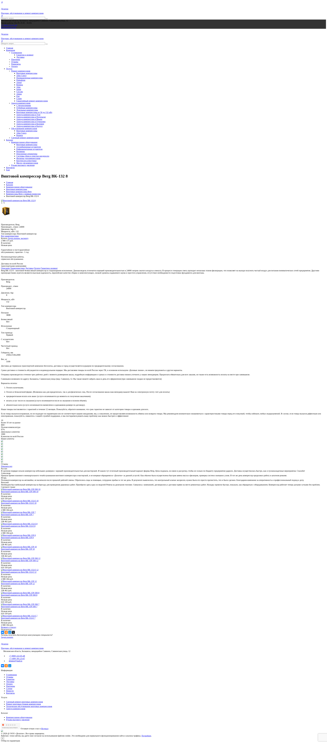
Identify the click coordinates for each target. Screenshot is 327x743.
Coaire (19, 98)
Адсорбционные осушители (28, 147)
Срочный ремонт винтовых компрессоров (24, 702)
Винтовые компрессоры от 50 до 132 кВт (34, 112)
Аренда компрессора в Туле (28, 115)
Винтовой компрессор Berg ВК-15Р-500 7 (19, 607)
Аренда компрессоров (20, 103)
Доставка (20, 57)
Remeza (19, 85)
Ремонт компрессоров (20, 71)
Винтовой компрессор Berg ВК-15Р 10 (18, 549)
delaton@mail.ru (15, 661)
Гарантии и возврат (24, 55)
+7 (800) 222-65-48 (9, 25)
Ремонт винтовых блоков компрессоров (23, 704)
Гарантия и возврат (49, 268)
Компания (10, 50)
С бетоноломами (23, 105)
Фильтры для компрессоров (28, 158)
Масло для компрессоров (27, 163)
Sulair (18, 89)
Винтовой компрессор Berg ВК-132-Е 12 (18, 572)
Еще (8, 170)
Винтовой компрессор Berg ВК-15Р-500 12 (19, 561)
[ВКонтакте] (2, 632)
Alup (18, 87)
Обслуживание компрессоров (24, 128)
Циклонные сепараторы (26, 154)
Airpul (19, 82)
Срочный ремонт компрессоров (25, 138)
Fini (18, 96)
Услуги (9, 69)
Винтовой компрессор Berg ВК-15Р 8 (17, 538)
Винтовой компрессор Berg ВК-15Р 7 (17, 515)
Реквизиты (16, 64)
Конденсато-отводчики (26, 161)
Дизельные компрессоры (27, 110)
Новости (10, 691)
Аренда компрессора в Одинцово (30, 121)
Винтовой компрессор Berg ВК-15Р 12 (18, 584)
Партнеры (15, 59)
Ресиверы (20, 151)
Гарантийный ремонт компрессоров (32, 101)
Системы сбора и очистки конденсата (32, 156)
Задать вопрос (7, 637)
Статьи (9, 688)
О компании (16, 52)
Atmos (19, 94)
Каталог (9, 140)
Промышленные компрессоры (29, 78)
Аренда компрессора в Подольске (31, 117)
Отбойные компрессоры (26, 108)
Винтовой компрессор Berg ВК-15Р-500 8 (19, 595)
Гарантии (10, 679)
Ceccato (19, 92)
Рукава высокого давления (22, 165)
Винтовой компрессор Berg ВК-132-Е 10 (18, 503)
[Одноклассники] (6, 632)
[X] (13, 632)
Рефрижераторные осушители (29, 149)
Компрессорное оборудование (24, 142)
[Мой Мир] (9, 632)
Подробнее (146, 736)
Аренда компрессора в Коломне (30, 124)
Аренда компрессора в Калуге (29, 126)
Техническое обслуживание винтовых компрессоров (29, 706)
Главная (9, 48)
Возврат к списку (8, 627)
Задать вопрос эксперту (18, 238)
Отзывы (14, 62)
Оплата (14, 66)
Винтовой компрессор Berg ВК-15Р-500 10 (19, 492)
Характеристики (17, 268)
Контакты (10, 167)
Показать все (6, 466)
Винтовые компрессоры (26, 73)
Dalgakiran (20, 80)
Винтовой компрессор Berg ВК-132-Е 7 (18, 618)
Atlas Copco (21, 75)
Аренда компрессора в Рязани (29, 119)
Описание (5, 268)
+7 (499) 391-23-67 (17, 659)
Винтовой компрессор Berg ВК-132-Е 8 (18, 526)
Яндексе (44, 729)
